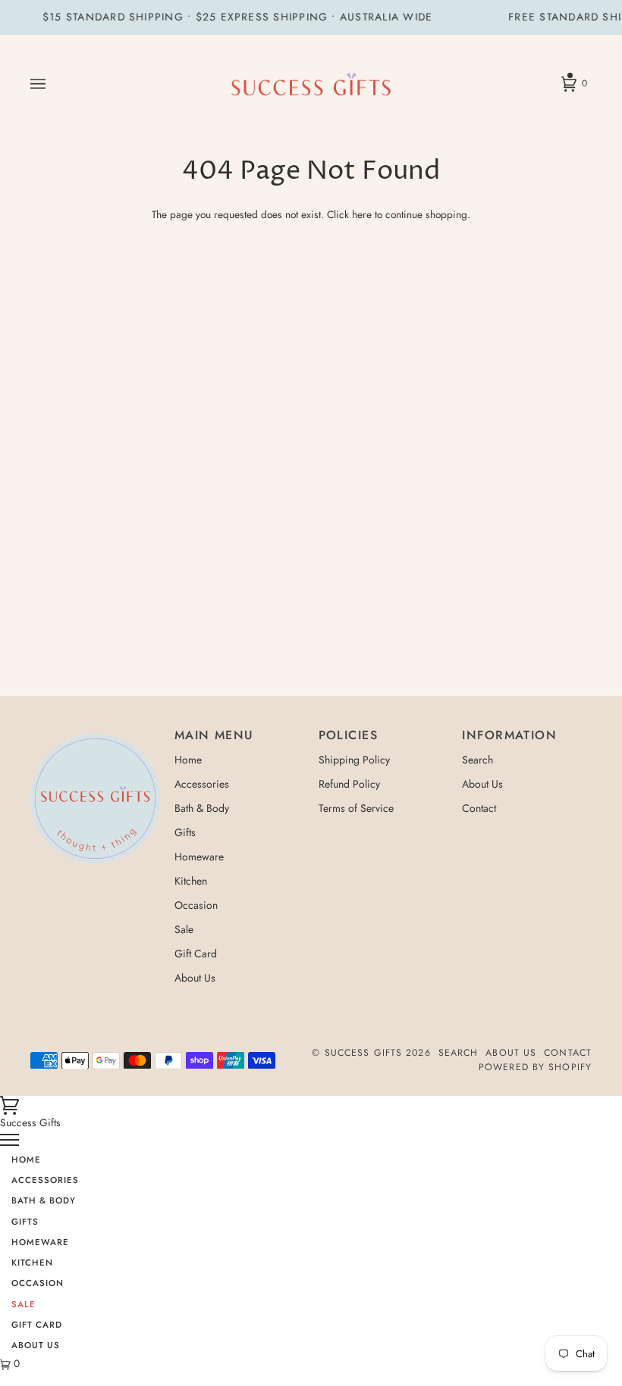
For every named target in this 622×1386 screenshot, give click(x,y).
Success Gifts (363, 1053)
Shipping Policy (354, 759)
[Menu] (9, 1138)
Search (477, 759)
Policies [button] (349, 735)
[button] (95, 730)
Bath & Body (201, 808)
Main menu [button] (214, 735)
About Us (194, 977)
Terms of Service (356, 808)
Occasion (196, 905)
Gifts (185, 832)
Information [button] (509, 735)
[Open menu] (53, 84)
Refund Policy (349, 783)
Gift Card (195, 953)
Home (188, 759)
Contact (479, 808)
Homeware (199, 856)
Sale (183, 929)
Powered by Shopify (535, 1067)
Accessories (201, 783)
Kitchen (190, 880)
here (362, 214)
